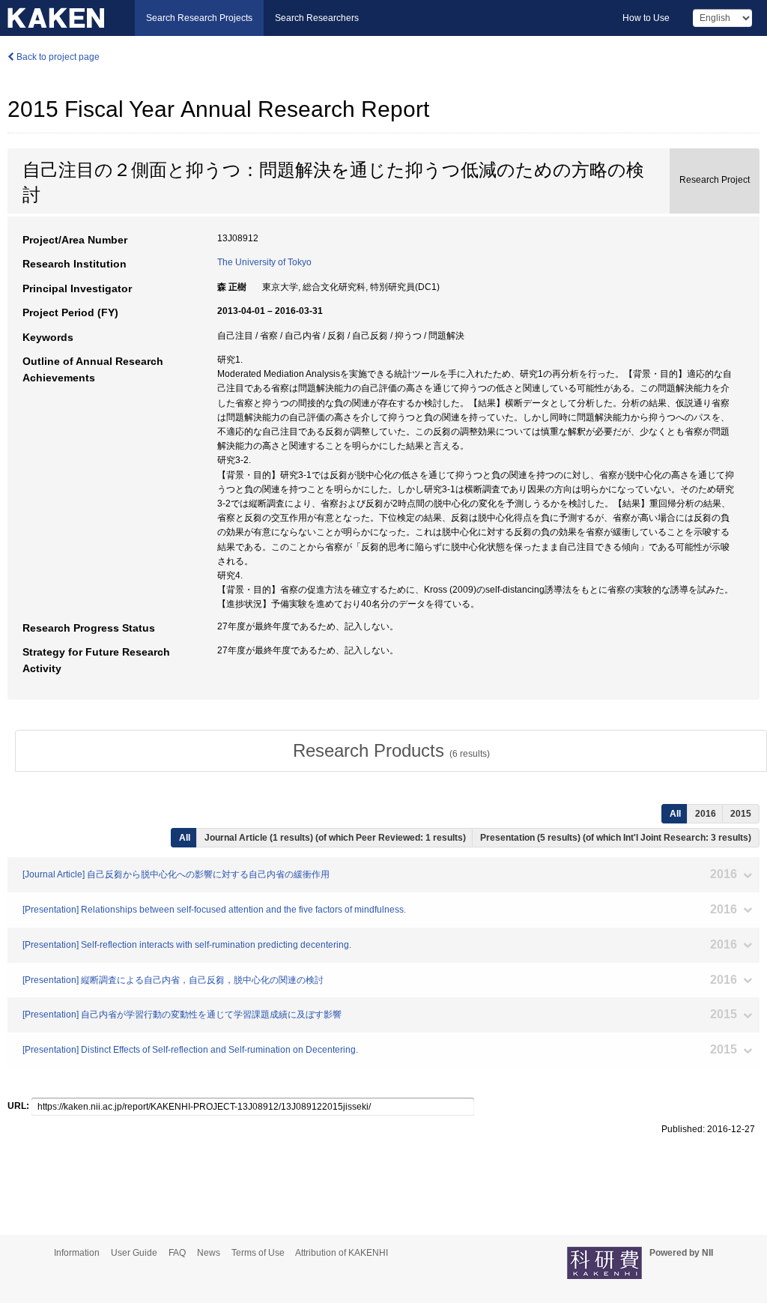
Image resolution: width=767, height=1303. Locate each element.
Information (77, 1253)
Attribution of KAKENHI (341, 1253)
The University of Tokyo (264, 262)
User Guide (134, 1253)
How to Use (646, 18)
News (208, 1253)
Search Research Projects (199, 18)
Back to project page (57, 57)
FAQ (177, 1253)
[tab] (391, 751)
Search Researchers (317, 18)
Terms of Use (258, 1253)
